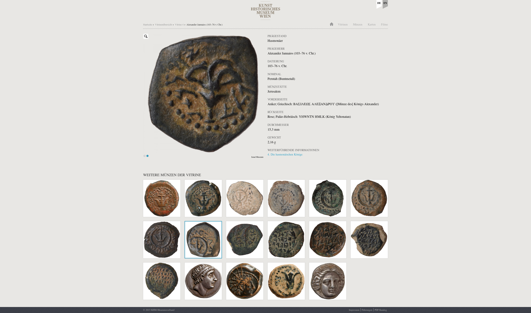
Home (331, 23)
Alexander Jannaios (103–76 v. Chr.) (204, 24)
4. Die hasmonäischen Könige (285, 154)
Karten (372, 24)
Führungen (367, 309)
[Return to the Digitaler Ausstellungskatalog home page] (265, 18)
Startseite (147, 24)
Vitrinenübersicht (163, 24)
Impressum (354, 309)
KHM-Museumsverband (162, 309)
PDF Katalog (381, 309)
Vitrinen (343, 24)
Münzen (357, 24)
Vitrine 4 (179, 24)
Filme (384, 24)
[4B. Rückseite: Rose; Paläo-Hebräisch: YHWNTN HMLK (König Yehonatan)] (203, 94)
